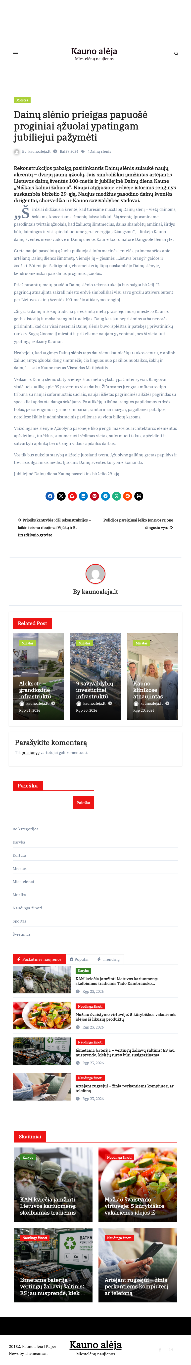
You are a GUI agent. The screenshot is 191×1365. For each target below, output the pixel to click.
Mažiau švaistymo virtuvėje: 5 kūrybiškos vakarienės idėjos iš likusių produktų (126, 1017)
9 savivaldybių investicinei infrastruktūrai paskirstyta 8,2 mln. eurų (95, 696)
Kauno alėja (94, 51)
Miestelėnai (23, 881)
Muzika (19, 894)
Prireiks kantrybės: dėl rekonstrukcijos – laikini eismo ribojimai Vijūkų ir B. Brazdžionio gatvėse (54, 527)
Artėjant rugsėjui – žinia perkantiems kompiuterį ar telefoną (125, 1088)
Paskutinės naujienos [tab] (41, 959)
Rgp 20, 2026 (86, 710)
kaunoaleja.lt (39, 151)
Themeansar (36, 1353)
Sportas (19, 921)
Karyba (19, 842)
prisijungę (31, 752)
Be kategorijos (26, 829)
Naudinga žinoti (27, 908)
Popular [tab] (82, 959)
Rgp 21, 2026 (29, 710)
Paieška (28, 785)
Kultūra (19, 855)
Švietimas (22, 934)
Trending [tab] (111, 959)
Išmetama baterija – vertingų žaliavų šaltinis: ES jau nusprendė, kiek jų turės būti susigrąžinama (125, 1052)
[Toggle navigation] (15, 53)
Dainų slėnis (100, 151)
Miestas (22, 100)
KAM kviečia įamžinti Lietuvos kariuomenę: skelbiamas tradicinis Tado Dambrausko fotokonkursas (117, 983)
